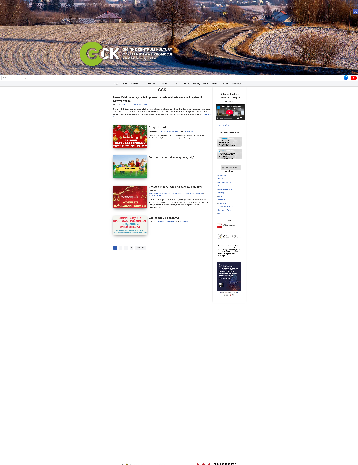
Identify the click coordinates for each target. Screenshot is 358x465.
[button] (179, 71)
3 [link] (126, 247)
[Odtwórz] (218, 118)
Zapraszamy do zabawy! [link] (164, 217)
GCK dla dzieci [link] (138, 105)
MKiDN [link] (145, 105)
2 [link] (120, 247)
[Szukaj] (25, 78)
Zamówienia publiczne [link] (225, 206)
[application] (231, 112)
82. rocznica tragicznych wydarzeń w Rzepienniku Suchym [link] (227, 143)
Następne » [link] (140, 247)
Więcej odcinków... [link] (223, 125)
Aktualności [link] (161, 161)
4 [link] (131, 247)
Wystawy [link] (221, 193)
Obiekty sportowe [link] (201, 84)
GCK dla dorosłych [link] (127, 105)
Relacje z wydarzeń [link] (224, 186)
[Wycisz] (238, 118)
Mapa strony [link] (222, 175)
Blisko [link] (220, 213)
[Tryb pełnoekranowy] (241, 118)
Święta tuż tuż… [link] (159, 127)
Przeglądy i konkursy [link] (189, 193)
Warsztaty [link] (221, 200)
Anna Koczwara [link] (157, 105)
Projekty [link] (186, 84)
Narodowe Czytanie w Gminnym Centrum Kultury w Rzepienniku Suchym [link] (227, 155)
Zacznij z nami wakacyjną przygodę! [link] (171, 157)
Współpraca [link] (199, 193)
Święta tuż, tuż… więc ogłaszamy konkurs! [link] (175, 187)
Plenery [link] (220, 196)
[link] (355, 11)
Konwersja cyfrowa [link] (224, 210)
